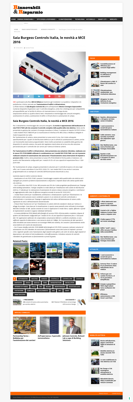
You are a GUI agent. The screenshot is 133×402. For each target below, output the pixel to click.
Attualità (94, 249)
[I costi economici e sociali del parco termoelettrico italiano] (95, 128)
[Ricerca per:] (33, 23)
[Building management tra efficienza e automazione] (95, 75)
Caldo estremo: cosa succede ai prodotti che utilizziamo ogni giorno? (107, 137)
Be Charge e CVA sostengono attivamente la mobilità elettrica (106, 371)
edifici (28, 283)
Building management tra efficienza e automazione (108, 74)
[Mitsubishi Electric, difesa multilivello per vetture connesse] (95, 381)
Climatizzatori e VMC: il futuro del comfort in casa (108, 83)
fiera (45, 283)
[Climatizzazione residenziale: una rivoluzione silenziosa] (95, 92)
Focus (92, 58)
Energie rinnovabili (25, 19)
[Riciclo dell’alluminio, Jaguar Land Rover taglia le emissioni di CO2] (95, 343)
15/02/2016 (19, 48)
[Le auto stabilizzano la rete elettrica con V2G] (95, 362)
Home (13, 19)
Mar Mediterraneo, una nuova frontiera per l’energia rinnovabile (108, 147)
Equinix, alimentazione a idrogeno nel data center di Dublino (108, 119)
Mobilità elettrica (97, 335)
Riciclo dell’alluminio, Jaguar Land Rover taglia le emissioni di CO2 (107, 343)
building (34, 279)
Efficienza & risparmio (46, 19)
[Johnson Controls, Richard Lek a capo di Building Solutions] (74, 325)
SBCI (59, 291)
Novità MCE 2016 (74, 287)
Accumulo (90, 19)
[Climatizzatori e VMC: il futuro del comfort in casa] (95, 84)
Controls (79, 279)
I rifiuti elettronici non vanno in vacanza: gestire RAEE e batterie (108, 203)
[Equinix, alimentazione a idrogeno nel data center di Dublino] (95, 119)
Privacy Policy (103, 393)
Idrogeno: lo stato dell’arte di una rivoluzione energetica (108, 101)
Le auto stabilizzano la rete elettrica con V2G (108, 361)
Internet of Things (21, 287)
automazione (23, 279)
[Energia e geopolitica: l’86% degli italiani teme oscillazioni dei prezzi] (95, 286)
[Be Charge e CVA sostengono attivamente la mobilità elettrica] (95, 371)
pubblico (30, 291)
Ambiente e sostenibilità (100, 196)
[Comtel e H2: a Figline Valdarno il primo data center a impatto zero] (95, 212)
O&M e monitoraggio (29, 29)
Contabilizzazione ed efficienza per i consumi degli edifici (107, 66)
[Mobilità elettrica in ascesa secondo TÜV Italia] (95, 353)
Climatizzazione (65, 19)
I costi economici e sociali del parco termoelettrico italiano (108, 128)
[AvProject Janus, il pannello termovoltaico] (49, 325)
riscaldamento (42, 291)
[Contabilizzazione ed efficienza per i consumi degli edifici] (95, 66)
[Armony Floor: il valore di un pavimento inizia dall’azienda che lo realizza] (95, 266)
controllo (55, 279)
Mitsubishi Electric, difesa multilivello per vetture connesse (108, 380)
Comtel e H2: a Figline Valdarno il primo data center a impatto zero (108, 212)
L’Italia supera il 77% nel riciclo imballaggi (107, 220)
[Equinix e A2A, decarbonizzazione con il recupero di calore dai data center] (95, 156)
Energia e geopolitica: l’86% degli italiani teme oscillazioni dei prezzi (108, 287)
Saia (53, 291)
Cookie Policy (116, 393)
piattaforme (19, 291)
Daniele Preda (29, 48)
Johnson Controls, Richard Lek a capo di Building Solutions (73, 338)
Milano (48, 287)
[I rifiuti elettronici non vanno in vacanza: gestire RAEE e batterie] (95, 204)
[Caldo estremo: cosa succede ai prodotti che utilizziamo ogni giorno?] (95, 137)
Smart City (102, 19)
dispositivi (18, 283)
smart (67, 291)
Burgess (44, 279)
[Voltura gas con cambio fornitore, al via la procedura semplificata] (95, 276)
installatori (69, 283)
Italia (34, 287)
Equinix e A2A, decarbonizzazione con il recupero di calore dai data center (108, 156)
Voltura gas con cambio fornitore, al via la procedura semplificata (107, 276)
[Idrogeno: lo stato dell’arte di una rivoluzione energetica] (95, 101)
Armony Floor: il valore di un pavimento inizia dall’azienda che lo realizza (108, 266)
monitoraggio (60, 287)
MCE (40, 287)
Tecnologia (79, 19)
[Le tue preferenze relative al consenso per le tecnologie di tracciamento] (129, 398)
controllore (67, 279)
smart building (20, 294)
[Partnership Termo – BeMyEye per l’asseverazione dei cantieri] (24, 325)
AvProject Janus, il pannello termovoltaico (49, 337)
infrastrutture (56, 283)
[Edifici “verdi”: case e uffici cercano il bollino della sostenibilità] (95, 230)
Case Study (94, 112)
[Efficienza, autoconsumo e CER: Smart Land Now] (95, 296)
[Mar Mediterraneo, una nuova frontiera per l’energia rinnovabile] (95, 147)
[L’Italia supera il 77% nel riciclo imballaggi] (95, 221)
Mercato (113, 19)
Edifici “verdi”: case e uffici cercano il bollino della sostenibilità (108, 230)
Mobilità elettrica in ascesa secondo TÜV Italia (107, 353)
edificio (36, 283)
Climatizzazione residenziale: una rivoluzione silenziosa (108, 92)
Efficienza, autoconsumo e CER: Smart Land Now (107, 296)
